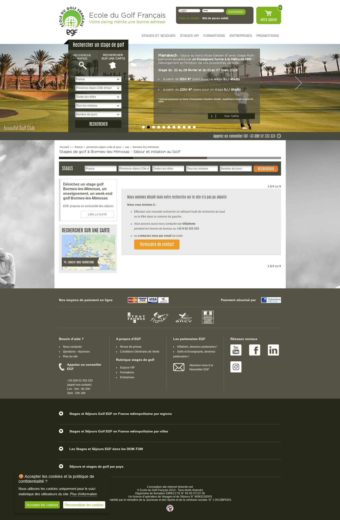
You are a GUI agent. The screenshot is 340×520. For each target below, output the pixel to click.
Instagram (235, 366)
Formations (127, 372)
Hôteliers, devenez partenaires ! (197, 346)
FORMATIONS (214, 36)
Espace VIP (127, 367)
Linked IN (273, 350)
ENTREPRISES (240, 36)
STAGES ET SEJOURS (158, 36)
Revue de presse (131, 346)
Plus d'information (83, 494)
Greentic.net (185, 486)
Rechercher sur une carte (113, 61)
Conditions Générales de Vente (139, 351)
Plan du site (70, 356)
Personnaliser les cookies (84, 505)
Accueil (64, 147)
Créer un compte (188, 18)
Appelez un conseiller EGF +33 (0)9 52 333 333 (244, 136)
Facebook (254, 350)
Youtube (235, 350)
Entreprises (127, 377)
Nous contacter (72, 346)
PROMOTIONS (268, 36)
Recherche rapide (83, 61)
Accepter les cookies (42, 505)
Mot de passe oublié (215, 18)
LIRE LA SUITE (97, 214)
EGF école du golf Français (71, 21)
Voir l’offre (231, 116)
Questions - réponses (76, 351)
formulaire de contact (157, 245)
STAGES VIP (189, 36)
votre (268, 20)
